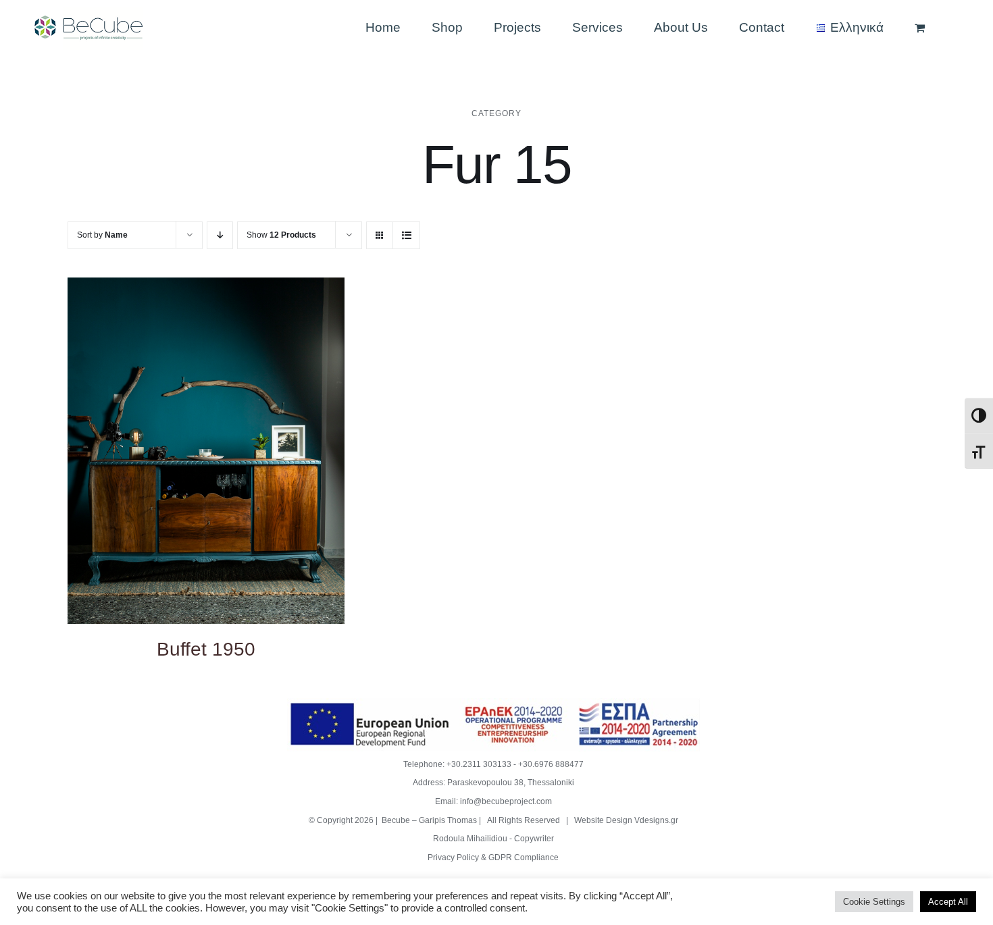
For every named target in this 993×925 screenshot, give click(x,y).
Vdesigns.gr (656, 820)
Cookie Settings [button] (874, 902)
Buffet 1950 (206, 649)
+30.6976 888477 (551, 764)
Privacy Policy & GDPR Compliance (493, 857)
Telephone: (425, 764)
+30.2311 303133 (479, 764)
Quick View (206, 453)
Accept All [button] (948, 902)
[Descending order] (220, 235)
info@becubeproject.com (506, 801)
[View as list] (406, 235)
